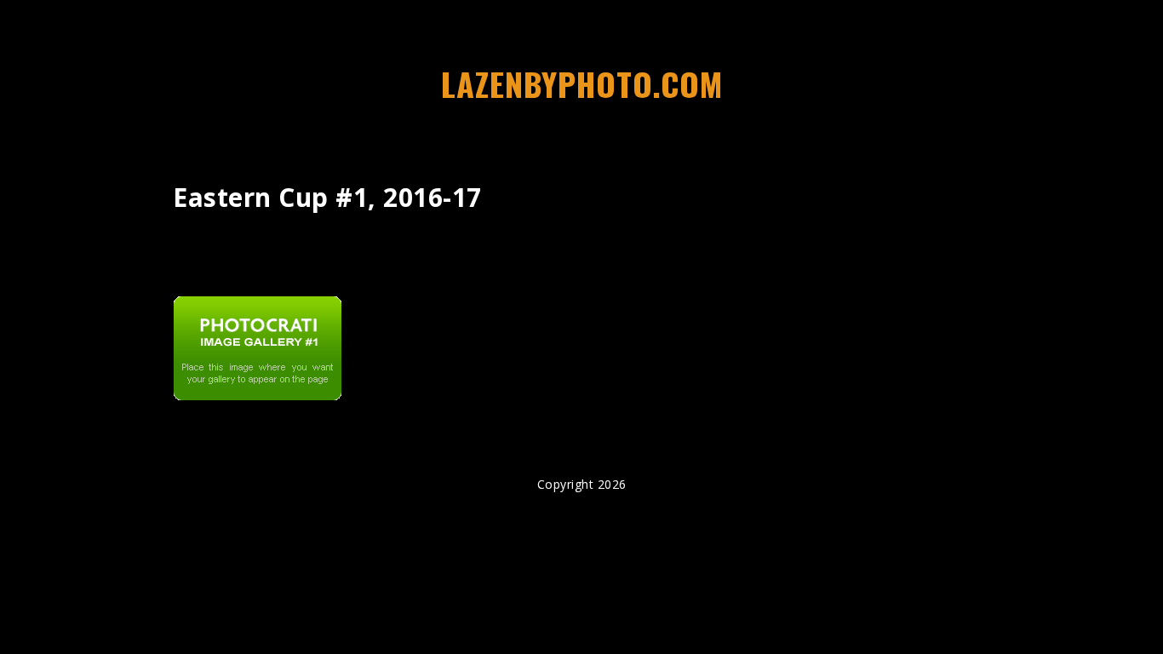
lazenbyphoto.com (582, 83)
